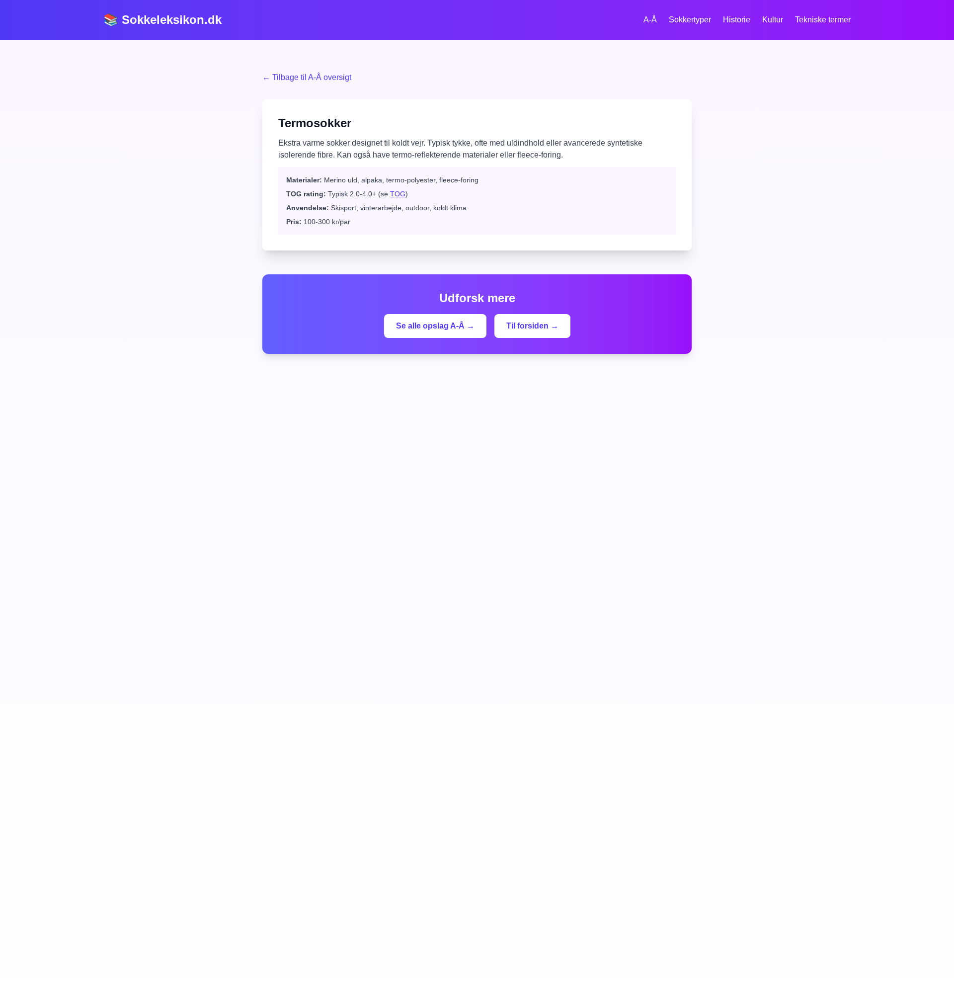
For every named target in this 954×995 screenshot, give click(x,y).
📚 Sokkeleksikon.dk (162, 19)
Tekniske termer (823, 19)
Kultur (772, 19)
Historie (736, 19)
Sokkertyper (690, 19)
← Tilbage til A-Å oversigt (306, 77)
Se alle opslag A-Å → (435, 326)
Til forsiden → (532, 326)
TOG (397, 194)
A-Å (650, 19)
